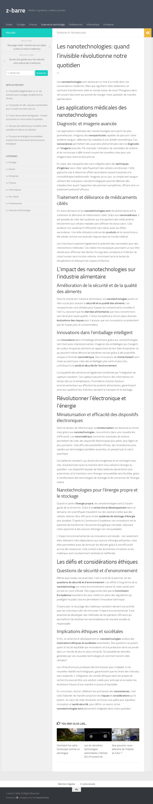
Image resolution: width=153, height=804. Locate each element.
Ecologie (21, 24)
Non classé (14, 196)
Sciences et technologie (53, 24)
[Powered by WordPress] (17, 798)
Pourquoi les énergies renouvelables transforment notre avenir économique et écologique (25, 140)
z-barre (15, 10)
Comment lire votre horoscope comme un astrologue (68, 749)
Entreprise (108, 24)
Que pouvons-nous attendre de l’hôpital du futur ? (123, 749)
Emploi (9, 24)
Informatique (93, 24)
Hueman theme (42, 798)
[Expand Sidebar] (148, 32)
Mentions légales (66, 784)
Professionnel (75, 24)
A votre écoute (87, 784)
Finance (33, 24)
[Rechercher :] (20, 73)
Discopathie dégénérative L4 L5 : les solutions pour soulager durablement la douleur (24, 95)
